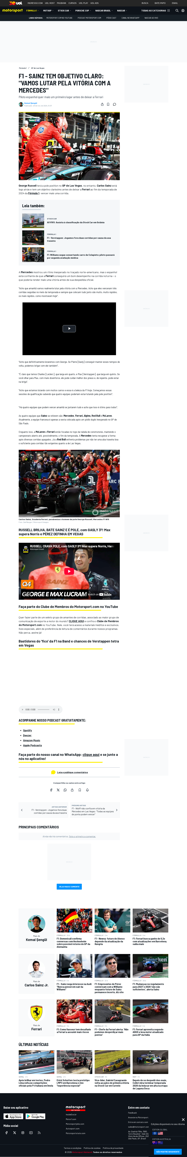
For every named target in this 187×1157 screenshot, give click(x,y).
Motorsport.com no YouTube (59, 18)
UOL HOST (50, 3)
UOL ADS (94, 3)
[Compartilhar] (102, 104)
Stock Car (63, 10)
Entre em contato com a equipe (142, 1122)
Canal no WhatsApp (130, 18)
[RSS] (39, 1133)
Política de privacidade (113, 1148)
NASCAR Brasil (103, 10)
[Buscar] (177, 10)
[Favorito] (108, 104)
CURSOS (73, 3)
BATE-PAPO (160, 3)
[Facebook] (51, 790)
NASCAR (121, 10)
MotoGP (47, 10)
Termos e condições (72, 1148)
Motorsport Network (82, 1152)
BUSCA (145, 3)
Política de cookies (92, 1148)
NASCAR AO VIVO (151, 18)
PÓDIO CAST (111, 18)
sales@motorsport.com (138, 1127)
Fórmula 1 (31, 10)
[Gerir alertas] (87, 790)
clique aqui (91, 754)
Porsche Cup (82, 10)
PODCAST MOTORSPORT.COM (89, 18)
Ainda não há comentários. (69, 836)
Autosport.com (72, 1128)
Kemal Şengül (30, 103)
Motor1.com (71, 1119)
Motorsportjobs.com (75, 1124)
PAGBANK (61, 3)
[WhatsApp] (65, 790)
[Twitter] (58, 790)
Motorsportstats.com (75, 1133)
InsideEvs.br (71, 1114)
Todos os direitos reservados (107, 1152)
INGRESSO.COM (35, 3)
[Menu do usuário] (183, 10)
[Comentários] (115, 104)
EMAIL (175, 3)
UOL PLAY (83, 3)
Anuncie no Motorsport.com (140, 1117)
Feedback (132, 1112)
